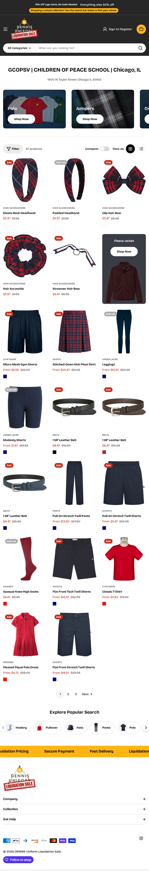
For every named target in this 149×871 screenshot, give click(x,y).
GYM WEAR (9, 359)
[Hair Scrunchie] (25, 256)
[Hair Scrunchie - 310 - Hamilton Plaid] (5, 301)
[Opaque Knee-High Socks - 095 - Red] (5, 604)
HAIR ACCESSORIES (14, 208)
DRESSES (8, 662)
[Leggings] (124, 331)
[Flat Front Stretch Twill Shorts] (74, 634)
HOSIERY (8, 586)
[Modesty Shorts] (25, 407)
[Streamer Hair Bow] (74, 256)
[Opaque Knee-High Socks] (25, 559)
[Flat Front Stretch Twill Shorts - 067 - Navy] (54, 679)
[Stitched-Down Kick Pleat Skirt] (74, 331)
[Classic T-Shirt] (124, 559)
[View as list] (141, 148)
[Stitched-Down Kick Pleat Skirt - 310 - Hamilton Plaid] (54, 376)
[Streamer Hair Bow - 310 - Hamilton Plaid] (54, 301)
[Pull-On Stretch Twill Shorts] (124, 483)
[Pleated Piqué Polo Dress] (25, 634)
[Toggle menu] (5, 29)
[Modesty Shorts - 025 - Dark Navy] (5, 452)
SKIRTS (57, 359)
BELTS (56, 435)
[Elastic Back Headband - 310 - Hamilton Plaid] (5, 225)
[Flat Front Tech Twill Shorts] (74, 559)
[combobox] (74, 48)
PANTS (56, 511)
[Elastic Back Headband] (25, 180)
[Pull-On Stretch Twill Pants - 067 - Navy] (54, 528)
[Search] (140, 48)
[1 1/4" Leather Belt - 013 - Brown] (104, 452)
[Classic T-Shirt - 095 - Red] (104, 604)
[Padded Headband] (74, 180)
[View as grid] (130, 148)
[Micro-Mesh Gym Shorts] (25, 331)
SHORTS (107, 511)
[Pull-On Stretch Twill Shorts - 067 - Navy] (104, 528)
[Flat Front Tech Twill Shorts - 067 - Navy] (54, 604)
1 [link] (60, 694)
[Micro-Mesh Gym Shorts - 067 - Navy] (5, 376)
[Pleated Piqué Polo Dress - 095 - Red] (5, 679)
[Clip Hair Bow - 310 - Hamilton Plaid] (104, 225)
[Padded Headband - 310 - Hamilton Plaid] (54, 225)
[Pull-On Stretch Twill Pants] (74, 483)
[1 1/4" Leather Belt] (74, 407)
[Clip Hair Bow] (124, 180)
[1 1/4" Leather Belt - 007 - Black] (54, 452)
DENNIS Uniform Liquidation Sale (38, 851)
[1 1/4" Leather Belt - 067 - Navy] (5, 528)
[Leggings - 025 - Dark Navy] (104, 376)
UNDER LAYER (110, 359)
